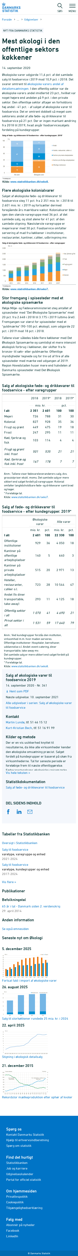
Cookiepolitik (15, 1202)
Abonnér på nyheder (20, 1225)
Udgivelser (31, 19)
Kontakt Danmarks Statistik (25, 1134)
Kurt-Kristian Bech (19, 728)
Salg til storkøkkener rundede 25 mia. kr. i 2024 (35, 1018)
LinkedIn (12, 1236)
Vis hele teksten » (18, 772)
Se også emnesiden (15, 929)
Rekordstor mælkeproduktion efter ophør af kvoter (37, 1097)
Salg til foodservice (23, 854)
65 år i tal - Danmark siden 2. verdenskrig (31, 906)
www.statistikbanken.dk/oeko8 (29, 181)
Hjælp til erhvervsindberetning (27, 1140)
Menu (72, 10)
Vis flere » (9, 882)
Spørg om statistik (18, 1145)
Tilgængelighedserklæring (24, 1208)
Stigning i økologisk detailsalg (22, 1056)
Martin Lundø (15, 722)
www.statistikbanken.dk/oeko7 (29, 289)
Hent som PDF (19, 691)
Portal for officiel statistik (23, 1179)
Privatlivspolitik (17, 1196)
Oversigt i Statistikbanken (19, 843)
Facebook (12, 1230)
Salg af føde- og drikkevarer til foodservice (35, 787)
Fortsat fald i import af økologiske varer (29, 980)
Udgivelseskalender (19, 1174)
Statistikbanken (17, 1162)
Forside (7, 19)
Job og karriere (16, 1168)
